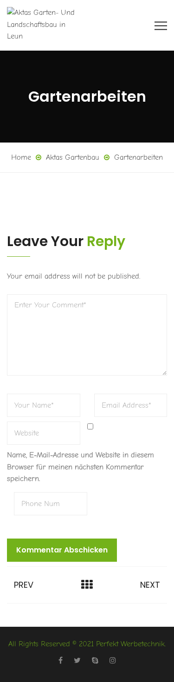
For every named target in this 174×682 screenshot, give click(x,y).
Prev (23, 585)
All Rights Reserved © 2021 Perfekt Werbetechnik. (87, 644)
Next (150, 585)
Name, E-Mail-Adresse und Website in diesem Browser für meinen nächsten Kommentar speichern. (80, 467)
